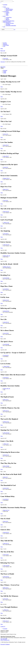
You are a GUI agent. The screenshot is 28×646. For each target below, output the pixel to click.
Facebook (5, 4)
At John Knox (9, 17)
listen (2, 66)
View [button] (2, 86)
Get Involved (6, 11)
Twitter (4, 71)
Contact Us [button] (3, 626)
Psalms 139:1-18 (6, 388)
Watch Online (6, 45)
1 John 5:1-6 (5, 609)
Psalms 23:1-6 (6, 421)
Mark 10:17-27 (6, 510)
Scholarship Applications (11, 25)
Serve (4, 16)
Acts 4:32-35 (5, 377)
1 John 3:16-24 (6, 366)
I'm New (7, 8)
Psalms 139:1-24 (6, 255)
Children (7, 12)
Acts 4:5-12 (5, 167)
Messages (5, 44)
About (4, 6)
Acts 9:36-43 (5, 289)
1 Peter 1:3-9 (5, 443)
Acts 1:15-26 (5, 333)
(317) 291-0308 (4, 638)
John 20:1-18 (6, 454)
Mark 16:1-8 (5, 189)
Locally (7, 18)
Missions (7, 19)
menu (2, 48)
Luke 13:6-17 (6, 156)
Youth (7, 13)
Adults (7, 15)
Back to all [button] (3, 50)
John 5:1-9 (5, 477)
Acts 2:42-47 (5, 233)
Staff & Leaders (9, 10)
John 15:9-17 (6, 145)
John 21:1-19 (6, 300)
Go (14, 29)
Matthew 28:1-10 (6, 266)
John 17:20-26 (6, 466)
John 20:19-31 (6, 311)
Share (2, 68)
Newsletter (8, 24)
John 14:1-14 (6, 410)
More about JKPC (7, 22)
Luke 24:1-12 (6, 322)
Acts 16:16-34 (6, 277)
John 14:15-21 (6, 211)
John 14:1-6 (5, 521)
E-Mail (4, 72)
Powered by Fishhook (5, 644)
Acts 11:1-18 (5, 488)
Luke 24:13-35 (6, 244)
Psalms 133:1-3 (6, 178)
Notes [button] (4, 66)
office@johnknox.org (5, 639)
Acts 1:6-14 (5, 58)
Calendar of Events (10, 23)
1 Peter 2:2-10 (6, 222)
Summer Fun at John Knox (8, 20)
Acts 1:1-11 (5, 134)
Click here (3, 61)
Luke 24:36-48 (6, 565)
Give (4, 26)
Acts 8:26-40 (5, 355)
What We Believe (9, 9)
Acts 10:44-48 (6, 344)
